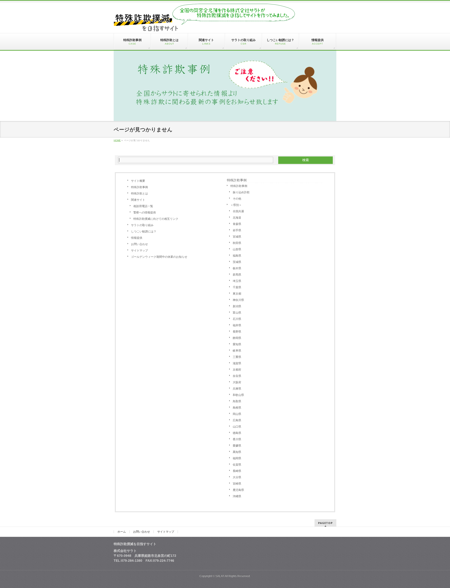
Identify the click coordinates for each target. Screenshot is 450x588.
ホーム (121, 531)
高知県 (237, 452)
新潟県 (237, 306)
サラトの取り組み (142, 225)
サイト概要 (138, 180)
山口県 (237, 426)
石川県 (237, 319)
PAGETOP (325, 522)
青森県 (237, 224)
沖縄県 (237, 496)
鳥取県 (237, 401)
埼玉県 (237, 281)
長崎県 (237, 471)
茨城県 (237, 262)
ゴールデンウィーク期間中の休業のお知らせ (159, 256)
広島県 (237, 420)
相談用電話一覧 (143, 206)
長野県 (237, 331)
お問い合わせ (139, 244)
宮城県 (237, 236)
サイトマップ (139, 250)
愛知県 (237, 344)
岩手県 (237, 230)
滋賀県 (237, 363)
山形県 (237, 249)
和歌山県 (238, 395)
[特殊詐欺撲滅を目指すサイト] (204, 26)
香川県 (237, 439)
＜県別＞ (236, 205)
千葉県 (237, 287)
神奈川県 (238, 300)
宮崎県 (237, 483)
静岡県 (237, 338)
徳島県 (237, 433)
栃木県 (237, 268)
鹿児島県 (238, 490)
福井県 (237, 325)
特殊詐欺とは (139, 193)
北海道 (237, 217)
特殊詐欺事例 (139, 187)
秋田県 (237, 243)
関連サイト (138, 199)
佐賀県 (237, 464)
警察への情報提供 (144, 212)
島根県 (237, 407)
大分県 (237, 477)
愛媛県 (237, 445)
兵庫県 (237, 388)
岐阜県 (237, 350)
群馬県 (237, 274)
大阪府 (237, 382)
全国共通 (238, 211)
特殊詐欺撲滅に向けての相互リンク (155, 218)
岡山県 (237, 414)
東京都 (237, 293)
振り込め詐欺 (241, 192)
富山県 (237, 312)
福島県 (237, 255)
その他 (237, 198)
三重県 (237, 357)
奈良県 (237, 376)
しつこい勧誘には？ (143, 231)
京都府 (237, 369)
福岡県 (237, 458)
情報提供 (136, 237)
